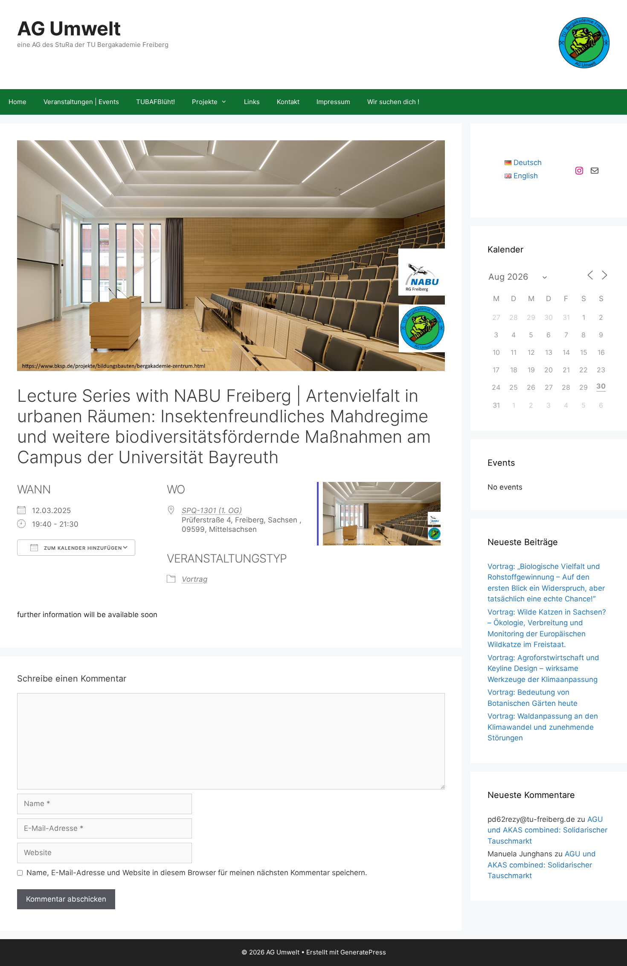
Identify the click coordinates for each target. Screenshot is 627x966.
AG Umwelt (69, 28)
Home (17, 102)
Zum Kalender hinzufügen (82, 548)
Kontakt (288, 102)
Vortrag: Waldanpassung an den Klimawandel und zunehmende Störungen (543, 727)
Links (252, 102)
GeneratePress (363, 952)
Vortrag (194, 579)
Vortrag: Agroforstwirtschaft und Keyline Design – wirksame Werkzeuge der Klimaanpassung (543, 668)
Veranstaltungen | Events (81, 102)
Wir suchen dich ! (393, 102)
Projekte (205, 102)
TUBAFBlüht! (155, 102)
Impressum (333, 102)
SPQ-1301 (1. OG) (212, 510)
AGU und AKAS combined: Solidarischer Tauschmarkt (547, 830)
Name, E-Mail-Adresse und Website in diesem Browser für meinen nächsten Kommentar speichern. (196, 872)
